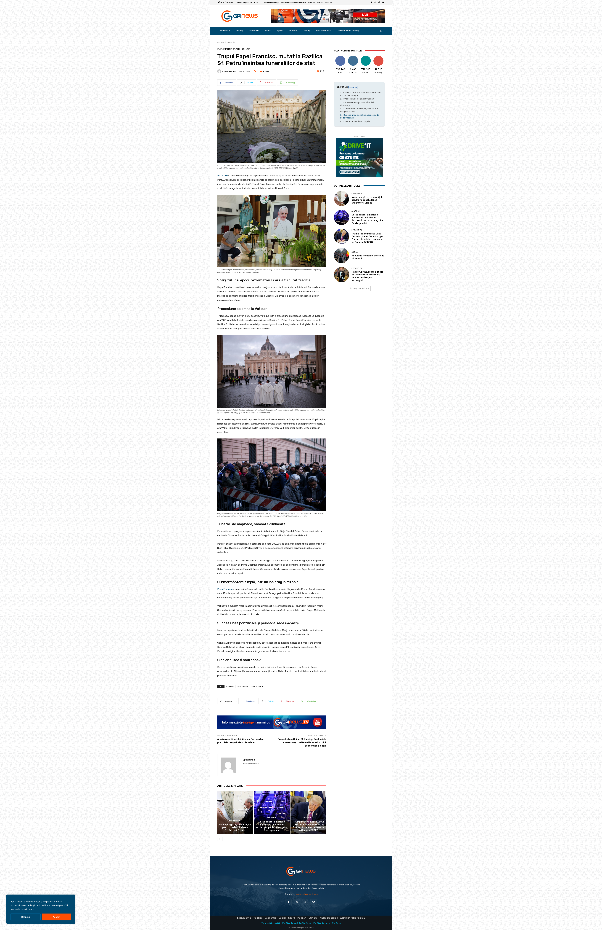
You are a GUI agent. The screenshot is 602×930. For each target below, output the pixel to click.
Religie (245, 49)
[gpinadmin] (219, 71)
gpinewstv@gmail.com (307, 894)
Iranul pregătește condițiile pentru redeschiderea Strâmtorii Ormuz (235, 827)
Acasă (220, 42)
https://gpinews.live (251, 763)
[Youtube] (383, 2)
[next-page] (224, 839)
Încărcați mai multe (358, 288)
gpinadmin (230, 71)
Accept (56, 917)
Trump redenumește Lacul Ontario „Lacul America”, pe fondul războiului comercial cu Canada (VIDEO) (308, 826)
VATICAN (222, 175)
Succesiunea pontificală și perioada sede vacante (359, 116)
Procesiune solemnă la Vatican (358, 98)
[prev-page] (219, 839)
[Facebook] (371, 2)
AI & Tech (271, 818)
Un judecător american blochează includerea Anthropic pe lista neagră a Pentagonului (272, 826)
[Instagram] (375, 2)
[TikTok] (379, 2)
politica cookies (42, 909)
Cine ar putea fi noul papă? (356, 121)
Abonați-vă (378, 57)
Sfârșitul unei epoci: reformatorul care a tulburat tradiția (360, 94)
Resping (25, 917)
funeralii (230, 686)
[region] (40, 909)
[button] (381, 31)
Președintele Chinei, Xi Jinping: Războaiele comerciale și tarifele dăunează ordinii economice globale (302, 742)
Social (236, 49)
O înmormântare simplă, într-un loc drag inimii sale (359, 110)
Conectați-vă (353, 58)
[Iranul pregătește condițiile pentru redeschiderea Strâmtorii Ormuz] (235, 812)
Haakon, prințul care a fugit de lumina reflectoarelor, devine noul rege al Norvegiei (367, 276)
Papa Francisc (224, 589)
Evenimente (230, 42)
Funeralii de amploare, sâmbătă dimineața (357, 104)
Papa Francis (242, 686)
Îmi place (340, 57)
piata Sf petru (257, 686)
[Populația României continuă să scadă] (341, 255)
